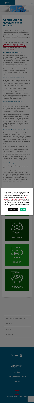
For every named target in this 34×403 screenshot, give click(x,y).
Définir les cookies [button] (13, 209)
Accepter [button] (23, 209)
